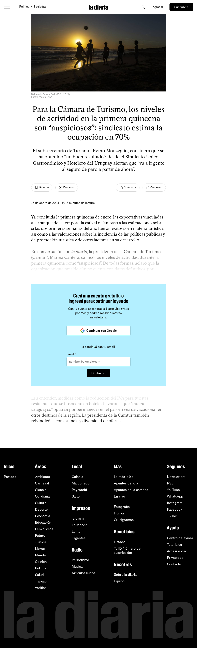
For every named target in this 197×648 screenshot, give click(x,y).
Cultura (40, 503)
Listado (119, 542)
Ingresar (157, 7)
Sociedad (40, 6)
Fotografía (122, 507)
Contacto (174, 564)
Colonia (77, 477)
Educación (43, 522)
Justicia (41, 542)
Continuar (98, 373)
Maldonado (80, 483)
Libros (40, 549)
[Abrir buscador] (143, 7)
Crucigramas (124, 520)
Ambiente (42, 477)
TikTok (172, 516)
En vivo (119, 496)
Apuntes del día (126, 483)
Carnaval (42, 483)
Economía (42, 516)
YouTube (173, 490)
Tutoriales (174, 544)
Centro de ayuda (180, 538)
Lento (76, 531)
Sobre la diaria (125, 574)
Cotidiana (42, 496)
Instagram (175, 503)
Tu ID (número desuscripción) (127, 550)
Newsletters (176, 477)
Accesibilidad (177, 551)
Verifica (41, 588)
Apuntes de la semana (131, 490)
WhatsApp (175, 496)
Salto (76, 496)
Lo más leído (123, 477)
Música (77, 566)
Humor (119, 513)
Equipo (119, 581)
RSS (170, 483)
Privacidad (175, 558)
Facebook (174, 509)
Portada (10, 477)
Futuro (40, 535)
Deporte (41, 509)
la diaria (78, 518)
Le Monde (79, 525)
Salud (39, 575)
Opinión (41, 562)
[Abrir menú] (7, 7)
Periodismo (80, 560)
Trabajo (41, 581)
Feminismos (44, 529)
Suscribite (181, 7)
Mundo (40, 555)
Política (24, 6)
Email (71, 354)
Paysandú (79, 490)
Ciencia (40, 490)
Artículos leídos (83, 573)
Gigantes (78, 538)
